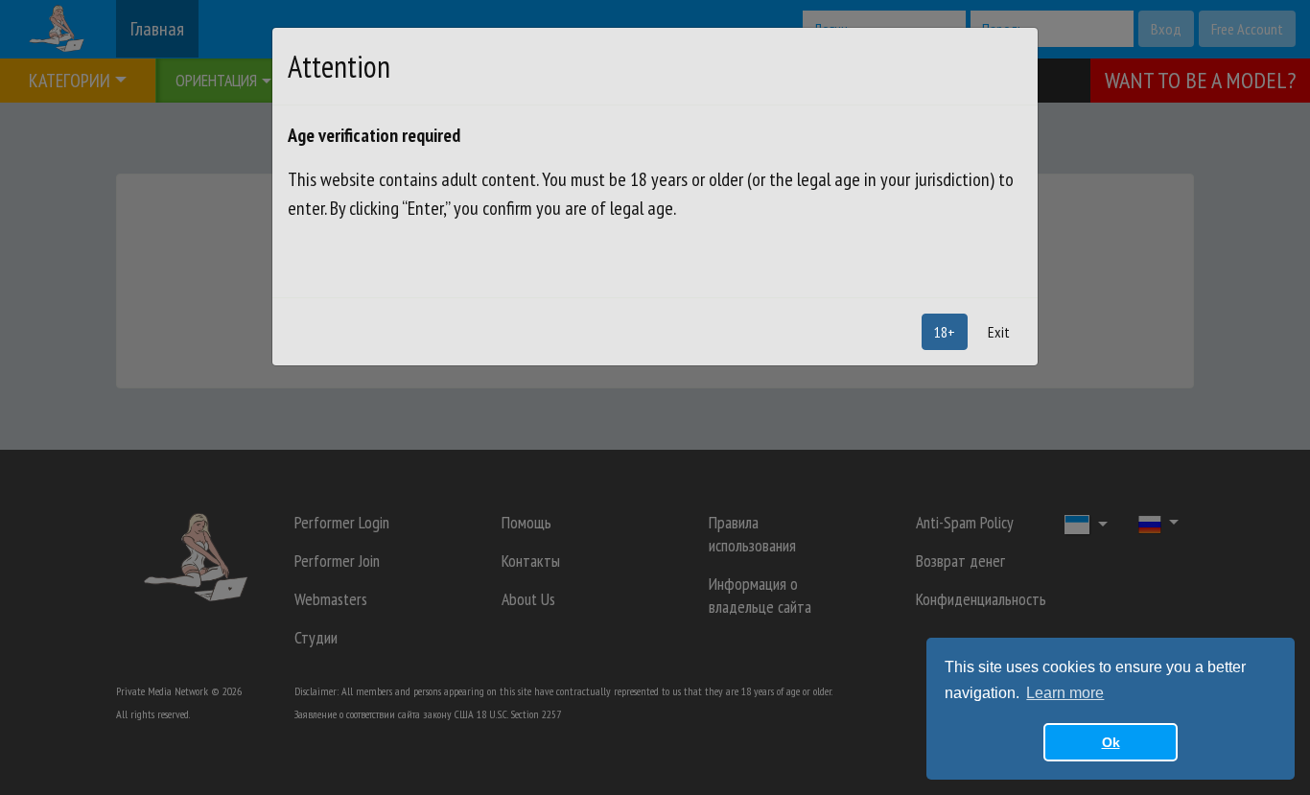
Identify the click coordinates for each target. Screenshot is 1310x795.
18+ (944, 331)
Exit (999, 331)
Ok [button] (1111, 742)
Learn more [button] (1065, 693)
